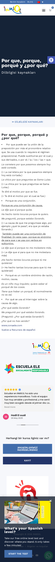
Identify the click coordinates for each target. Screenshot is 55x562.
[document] (27, 281)
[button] (50, 500)
